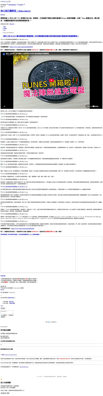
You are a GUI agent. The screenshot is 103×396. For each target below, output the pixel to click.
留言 (12, 297)
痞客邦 (9, 297)
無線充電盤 (12, 303)
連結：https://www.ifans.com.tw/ (9, 354)
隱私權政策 (59, 376)
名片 (4, 30)
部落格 (5, 28)
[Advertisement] (86, 245)
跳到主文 (3, 14)
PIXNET (41, 376)
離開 (8, 393)
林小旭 (2, 289)
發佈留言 (3, 316)
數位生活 (12, 24)
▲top (2, 305)
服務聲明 (65, 376)
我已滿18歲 (3, 393)
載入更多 (3, 308)
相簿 (4, 26)
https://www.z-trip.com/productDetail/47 (21, 47)
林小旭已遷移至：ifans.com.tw (16, 11)
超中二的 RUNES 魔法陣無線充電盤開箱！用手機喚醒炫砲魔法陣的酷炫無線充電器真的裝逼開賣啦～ (41, 36)
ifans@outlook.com (24, 366)
